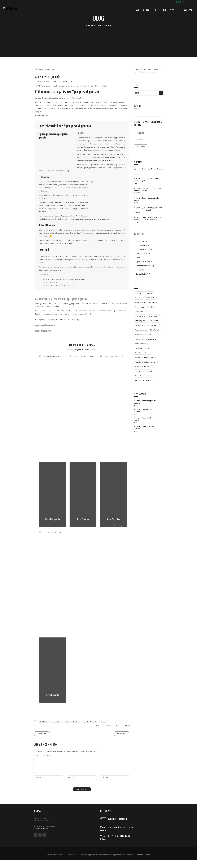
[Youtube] (188, 2)
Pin (117, 726)
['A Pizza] (10, 9)
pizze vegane (139, 371)
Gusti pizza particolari (151, 198)
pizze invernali (151, 339)
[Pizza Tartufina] (118, 527)
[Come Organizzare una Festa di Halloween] (138, 219)
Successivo (121, 734)
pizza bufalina (154, 321)
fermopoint (153, 302)
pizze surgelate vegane (143, 367)
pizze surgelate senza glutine (145, 357)
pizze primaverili (140, 344)
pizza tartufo (155, 330)
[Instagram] (192, 2)
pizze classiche (56, 721)
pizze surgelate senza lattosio (145, 362)
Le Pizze (156, 10)
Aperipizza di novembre (45, 325)
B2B (164, 10)
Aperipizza (55, 81)
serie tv (149, 376)
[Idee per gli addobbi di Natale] (138, 190)
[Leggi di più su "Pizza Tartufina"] (108, 527)
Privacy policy (130, 855)
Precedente (42, 734)
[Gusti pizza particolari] (138, 200)
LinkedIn (127, 726)
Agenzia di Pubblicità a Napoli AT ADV (101, 855)
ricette (103, 721)
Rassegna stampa (143, 266)
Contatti (188, 10)
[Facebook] (185, 2)
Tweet (108, 726)
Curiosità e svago (143, 249)
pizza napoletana (141, 330)
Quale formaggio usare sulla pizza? (153, 208)
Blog (172, 10)
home (137, 10)
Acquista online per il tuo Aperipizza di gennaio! (61, 299)
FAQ (179, 10)
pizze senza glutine (72, 721)
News (138, 257)
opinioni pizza (140, 316)
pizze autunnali (140, 334)
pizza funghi (139, 325)
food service (139, 307)
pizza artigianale (140, 321)
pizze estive (139, 339)
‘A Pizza (146, 10)
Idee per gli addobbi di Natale (153, 189)
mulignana (141, 147)
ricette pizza (139, 376)
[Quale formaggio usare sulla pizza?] (138, 209)
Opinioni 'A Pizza (142, 261)
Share (98, 726)
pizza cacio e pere (50, 282)
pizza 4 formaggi (153, 316)
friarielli (149, 307)
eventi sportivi (150, 298)
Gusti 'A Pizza (141, 253)
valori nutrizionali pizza (143, 380)
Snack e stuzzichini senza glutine (153, 179)
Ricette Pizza (141, 270)
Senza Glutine (141, 274)
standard (140, 133)
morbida (140, 140)
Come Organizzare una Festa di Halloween (153, 218)
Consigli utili (64, 81)
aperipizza (43, 721)
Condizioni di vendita (143, 855)
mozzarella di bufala (142, 312)
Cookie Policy (119, 855)
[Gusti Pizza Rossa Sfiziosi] (138, 171)
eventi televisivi (140, 302)
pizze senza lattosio (90, 721)
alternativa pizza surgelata (144, 293)
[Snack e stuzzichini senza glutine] (138, 180)
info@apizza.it (43, 828)
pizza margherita (152, 325)
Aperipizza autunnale (43, 331)
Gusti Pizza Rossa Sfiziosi (152, 169)
